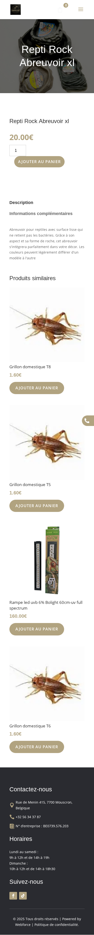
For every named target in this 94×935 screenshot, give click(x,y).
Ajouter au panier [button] (36, 388)
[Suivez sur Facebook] (13, 896)
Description (21, 202)
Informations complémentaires (41, 213)
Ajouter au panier (39, 161)
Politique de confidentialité (56, 924)
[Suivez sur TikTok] (23, 896)
